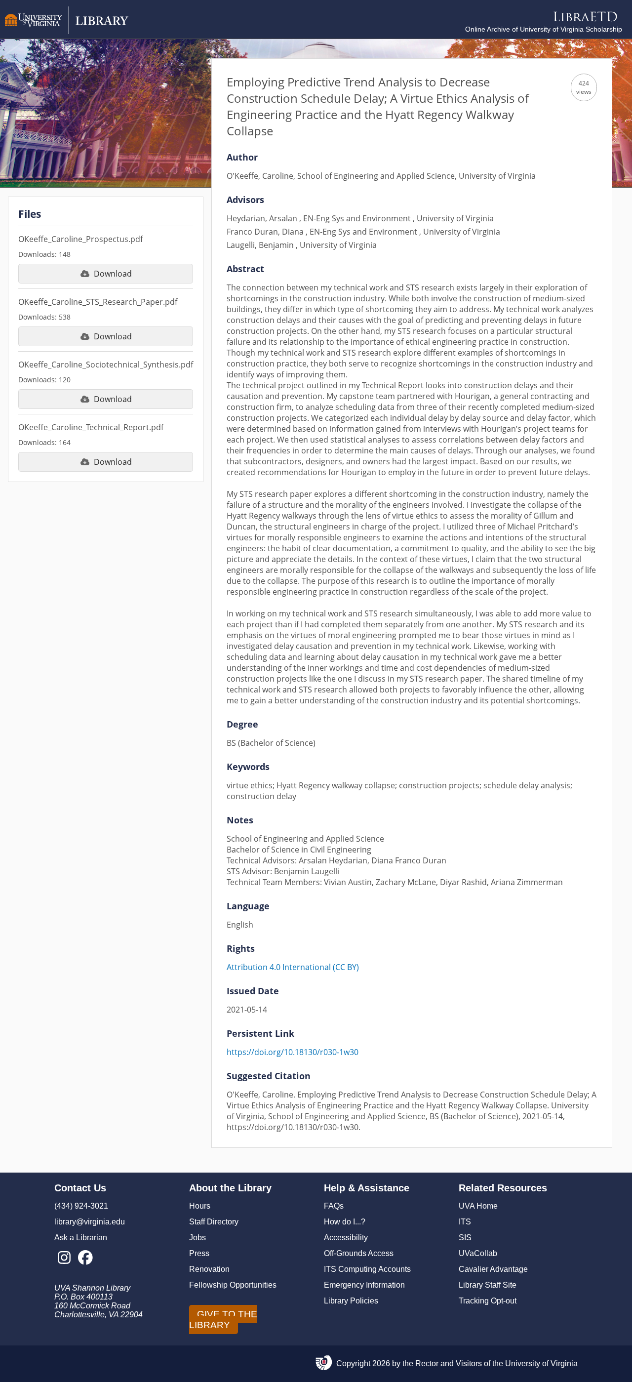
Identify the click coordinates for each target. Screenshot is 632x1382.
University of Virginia (541, 1363)
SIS (465, 1237)
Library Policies (351, 1301)
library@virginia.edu (89, 1222)
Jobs (197, 1237)
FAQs (334, 1206)
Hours (199, 1206)
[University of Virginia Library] (66, 31)
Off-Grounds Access (359, 1253)
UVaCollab (478, 1253)
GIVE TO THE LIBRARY (223, 1319)
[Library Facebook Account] (85, 1258)
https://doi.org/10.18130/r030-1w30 (292, 1052)
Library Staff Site (487, 1285)
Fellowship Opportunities (232, 1285)
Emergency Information (364, 1285)
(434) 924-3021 (81, 1206)
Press (199, 1253)
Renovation (209, 1269)
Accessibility (346, 1237)
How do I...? (344, 1222)
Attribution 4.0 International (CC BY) (293, 967)
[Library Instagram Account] (64, 1258)
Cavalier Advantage (493, 1269)
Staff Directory (213, 1222)
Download (113, 273)
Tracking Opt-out (487, 1301)
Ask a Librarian (80, 1237)
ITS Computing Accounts (367, 1269)
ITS (465, 1222)
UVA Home (478, 1206)
